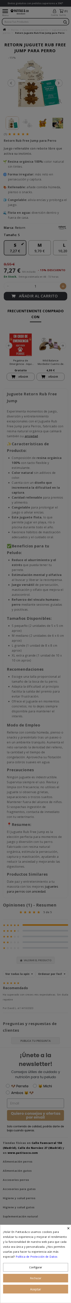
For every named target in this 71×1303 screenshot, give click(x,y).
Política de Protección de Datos (37, 1256)
